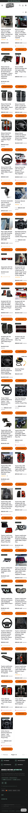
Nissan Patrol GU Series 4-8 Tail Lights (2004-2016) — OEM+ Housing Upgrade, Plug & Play (6, 137)
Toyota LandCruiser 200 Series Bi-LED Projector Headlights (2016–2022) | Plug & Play (21, 539)
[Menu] (2, 5)
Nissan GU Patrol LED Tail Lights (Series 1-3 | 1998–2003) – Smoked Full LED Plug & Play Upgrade (7, 33)
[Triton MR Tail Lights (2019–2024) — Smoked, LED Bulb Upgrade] (21, 691)
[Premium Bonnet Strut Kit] (21, 193)
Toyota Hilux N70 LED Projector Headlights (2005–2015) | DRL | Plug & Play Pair (20, 434)
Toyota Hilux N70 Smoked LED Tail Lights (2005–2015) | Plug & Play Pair (20, 468)
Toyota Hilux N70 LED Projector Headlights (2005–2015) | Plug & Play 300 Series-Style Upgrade (6, 470)
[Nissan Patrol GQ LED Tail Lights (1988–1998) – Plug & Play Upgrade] (7, 96)
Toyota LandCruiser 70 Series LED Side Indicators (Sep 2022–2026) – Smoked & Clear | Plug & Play (20, 635)
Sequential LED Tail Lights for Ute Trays (6, 267)
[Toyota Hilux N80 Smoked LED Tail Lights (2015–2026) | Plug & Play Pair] (21, 494)
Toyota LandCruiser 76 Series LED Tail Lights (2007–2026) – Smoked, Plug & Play (21, 669)
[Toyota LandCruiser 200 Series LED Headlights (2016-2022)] (7, 560)
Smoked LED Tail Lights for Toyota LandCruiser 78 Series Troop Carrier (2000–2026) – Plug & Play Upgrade (20, 271)
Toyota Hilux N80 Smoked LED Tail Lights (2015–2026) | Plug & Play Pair (20, 504)
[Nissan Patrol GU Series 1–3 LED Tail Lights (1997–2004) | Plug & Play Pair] (21, 96)
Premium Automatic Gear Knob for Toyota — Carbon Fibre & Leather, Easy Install (7, 204)
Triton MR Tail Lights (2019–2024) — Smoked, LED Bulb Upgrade (20, 701)
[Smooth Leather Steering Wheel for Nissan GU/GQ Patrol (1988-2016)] (7, 361)
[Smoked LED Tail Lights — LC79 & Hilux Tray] (21, 329)
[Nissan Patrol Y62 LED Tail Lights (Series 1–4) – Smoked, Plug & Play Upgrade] (21, 159)
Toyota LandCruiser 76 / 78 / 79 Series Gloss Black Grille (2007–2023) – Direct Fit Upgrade (6, 669)
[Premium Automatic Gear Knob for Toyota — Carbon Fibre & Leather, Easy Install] (7, 193)
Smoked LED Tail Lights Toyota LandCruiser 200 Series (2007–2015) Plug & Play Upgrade (20, 305)
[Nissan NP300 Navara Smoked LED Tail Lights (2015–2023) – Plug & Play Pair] (21, 59)
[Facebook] (2, 783)
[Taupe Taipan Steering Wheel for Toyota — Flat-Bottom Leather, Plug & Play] (7, 390)
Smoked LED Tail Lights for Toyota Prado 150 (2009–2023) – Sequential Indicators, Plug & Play (6, 305)
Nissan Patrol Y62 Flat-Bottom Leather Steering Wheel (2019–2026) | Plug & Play (7, 170)
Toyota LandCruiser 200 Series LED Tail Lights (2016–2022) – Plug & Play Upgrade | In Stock (20, 571)
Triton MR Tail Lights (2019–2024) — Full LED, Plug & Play (6, 701)
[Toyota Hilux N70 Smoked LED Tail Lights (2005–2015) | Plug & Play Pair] (21, 458)
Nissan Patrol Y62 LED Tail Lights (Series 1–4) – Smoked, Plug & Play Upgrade (20, 170)
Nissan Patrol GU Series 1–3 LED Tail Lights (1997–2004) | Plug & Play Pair (20, 106)
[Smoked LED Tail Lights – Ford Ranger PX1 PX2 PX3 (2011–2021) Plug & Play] (7, 329)
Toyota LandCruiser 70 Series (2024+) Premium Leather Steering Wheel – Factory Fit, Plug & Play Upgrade (6, 635)
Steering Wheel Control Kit (19, 369)
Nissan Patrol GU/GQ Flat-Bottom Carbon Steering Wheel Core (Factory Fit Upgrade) (21, 136)
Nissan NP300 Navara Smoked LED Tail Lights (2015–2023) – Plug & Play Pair (21, 70)
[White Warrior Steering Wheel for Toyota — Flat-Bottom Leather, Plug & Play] (7, 723)
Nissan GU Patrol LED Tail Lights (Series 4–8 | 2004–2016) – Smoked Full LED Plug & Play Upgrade (20, 33)
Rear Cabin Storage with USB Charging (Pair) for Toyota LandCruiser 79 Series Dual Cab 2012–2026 (6, 235)
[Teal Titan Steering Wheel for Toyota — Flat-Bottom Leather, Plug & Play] (21, 390)
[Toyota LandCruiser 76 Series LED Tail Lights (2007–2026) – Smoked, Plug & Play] (21, 658)
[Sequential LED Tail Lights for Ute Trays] (7, 259)
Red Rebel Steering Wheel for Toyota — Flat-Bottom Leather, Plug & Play (21, 234)
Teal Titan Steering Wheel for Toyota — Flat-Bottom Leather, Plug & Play (21, 400)
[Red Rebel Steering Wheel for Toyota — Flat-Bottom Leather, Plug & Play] (21, 224)
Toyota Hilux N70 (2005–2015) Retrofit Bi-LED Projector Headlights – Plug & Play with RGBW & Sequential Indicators (6, 435)
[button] (25, 5)
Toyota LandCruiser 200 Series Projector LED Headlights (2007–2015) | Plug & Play (7, 602)
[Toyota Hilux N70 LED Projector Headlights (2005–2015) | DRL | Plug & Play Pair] (21, 423)
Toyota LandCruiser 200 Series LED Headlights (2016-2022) (6, 570)
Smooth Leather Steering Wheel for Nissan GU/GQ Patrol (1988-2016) (6, 371)
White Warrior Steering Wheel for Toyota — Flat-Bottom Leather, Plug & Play (6, 734)
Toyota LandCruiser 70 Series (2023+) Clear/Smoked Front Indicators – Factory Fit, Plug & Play (20, 602)
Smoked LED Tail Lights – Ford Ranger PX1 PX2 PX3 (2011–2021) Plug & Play (7, 340)
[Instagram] (5, 783)
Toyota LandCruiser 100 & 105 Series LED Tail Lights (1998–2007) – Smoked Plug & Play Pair (7, 539)
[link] (22, 755)
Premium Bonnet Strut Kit (20, 201)
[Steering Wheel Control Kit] (21, 361)
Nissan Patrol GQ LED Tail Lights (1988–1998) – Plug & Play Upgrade (7, 106)
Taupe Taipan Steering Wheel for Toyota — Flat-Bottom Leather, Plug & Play (6, 401)
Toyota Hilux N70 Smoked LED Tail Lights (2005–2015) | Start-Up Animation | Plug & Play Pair (6, 505)
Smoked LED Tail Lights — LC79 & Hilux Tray (20, 338)
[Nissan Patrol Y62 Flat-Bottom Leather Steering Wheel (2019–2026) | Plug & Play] (7, 159)
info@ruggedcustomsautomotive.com (10, 786)
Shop (2, 794)
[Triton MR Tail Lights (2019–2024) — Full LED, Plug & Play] (7, 691)
